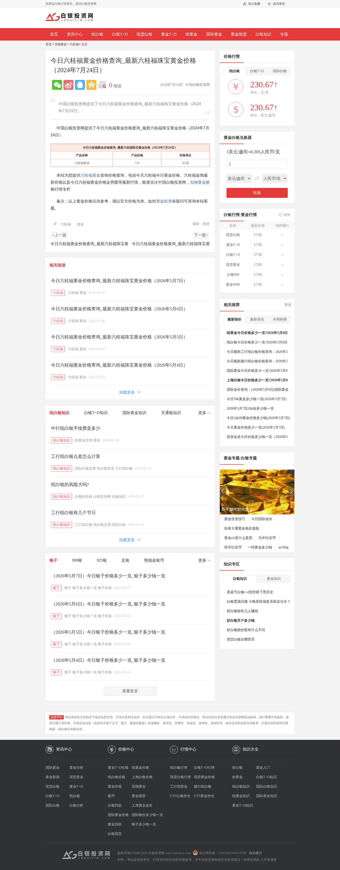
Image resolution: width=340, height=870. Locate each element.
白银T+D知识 (96, 413)
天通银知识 (171, 413)
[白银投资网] (73, 17)
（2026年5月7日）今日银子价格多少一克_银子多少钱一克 (108, 575)
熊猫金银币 (154, 560)
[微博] (68, 85)
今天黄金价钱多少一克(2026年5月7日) (256, 427)
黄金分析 (76, 767)
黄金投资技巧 (234, 519)
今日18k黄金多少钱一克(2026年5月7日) (257, 399)
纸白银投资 (105, 468)
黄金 (80, 224)
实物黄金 (61, 44)
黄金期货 (239, 34)
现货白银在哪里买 (241, 639)
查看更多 (130, 691)
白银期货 (115, 834)
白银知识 (263, 34)
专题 (284, 34)
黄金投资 (164, 201)
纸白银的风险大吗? (70, 484)
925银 (102, 560)
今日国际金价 (261, 519)
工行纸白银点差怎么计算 (75, 456)
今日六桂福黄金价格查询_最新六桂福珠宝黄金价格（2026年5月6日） (119, 308)
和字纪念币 (233, 547)
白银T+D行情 (204, 767)
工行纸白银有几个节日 (73, 512)
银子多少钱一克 (84, 588)
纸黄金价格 (140, 767)
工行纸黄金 (178, 786)
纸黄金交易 (83, 440)
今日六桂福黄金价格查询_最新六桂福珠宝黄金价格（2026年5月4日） (119, 365)
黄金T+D (169, 34)
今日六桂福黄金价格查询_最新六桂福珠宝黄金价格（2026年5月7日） (119, 280)
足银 (125, 560)
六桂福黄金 (90, 175)
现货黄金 (76, 777)
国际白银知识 (266, 786)
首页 (54, 34)
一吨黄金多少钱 (260, 547)
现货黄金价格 (204, 777)
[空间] (91, 85)
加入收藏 (254, 3)
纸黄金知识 (241, 796)
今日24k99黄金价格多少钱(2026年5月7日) (258, 418)
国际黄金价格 (118, 815)
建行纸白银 (202, 786)
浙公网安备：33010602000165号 (222, 853)
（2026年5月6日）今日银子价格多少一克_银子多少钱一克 (108, 603)
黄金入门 (263, 767)
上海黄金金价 (142, 805)
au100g (283, 547)
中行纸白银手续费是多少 (75, 428)
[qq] (80, 85)
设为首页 (279, 3)
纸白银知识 (59, 413)
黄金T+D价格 (118, 767)
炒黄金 (237, 777)
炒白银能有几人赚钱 (242, 611)
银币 (111, 796)
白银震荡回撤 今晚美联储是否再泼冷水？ (258, 601)
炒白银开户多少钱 (241, 620)
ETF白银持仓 (180, 796)
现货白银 (144, 34)
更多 (287, 305)
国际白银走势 (85, 468)
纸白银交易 (102, 525)
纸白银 (97, 34)
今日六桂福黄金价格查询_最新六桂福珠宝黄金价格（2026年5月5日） (119, 336)
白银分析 (76, 805)
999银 (77, 560)
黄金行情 (249, 215)
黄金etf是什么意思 (238, 538)
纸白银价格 (116, 777)
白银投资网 (102, 496)
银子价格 (105, 588)
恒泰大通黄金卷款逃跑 (241, 528)
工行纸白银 (124, 468)
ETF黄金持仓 (204, 796)
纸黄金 (191, 34)
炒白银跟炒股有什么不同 (246, 630)
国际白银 (119, 525)
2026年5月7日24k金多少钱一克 (250, 408)
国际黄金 (214, 34)
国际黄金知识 (134, 413)
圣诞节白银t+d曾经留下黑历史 (250, 592)
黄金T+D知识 (242, 805)
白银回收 (115, 805)
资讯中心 (75, 34)
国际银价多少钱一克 (144, 815)
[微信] (57, 85)
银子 (53, 560)
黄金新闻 (52, 777)
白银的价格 (83, 496)
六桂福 (74, 44)
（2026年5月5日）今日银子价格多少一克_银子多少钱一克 (108, 632)
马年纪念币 (267, 538)
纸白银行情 (178, 767)
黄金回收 (115, 824)
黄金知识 (274, 579)
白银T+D (120, 34)
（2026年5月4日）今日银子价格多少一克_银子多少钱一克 (108, 660)
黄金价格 (115, 786)
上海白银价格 (142, 777)
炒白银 (237, 767)
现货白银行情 (180, 777)
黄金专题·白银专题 (240, 458)
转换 (257, 193)
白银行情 (232, 215)
